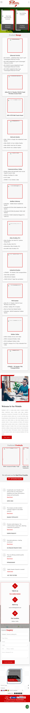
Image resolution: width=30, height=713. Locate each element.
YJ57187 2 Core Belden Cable (11, 179)
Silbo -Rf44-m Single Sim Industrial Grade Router (15, 140)
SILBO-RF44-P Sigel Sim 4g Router (13, 279)
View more (7, 437)
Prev (3, 459)
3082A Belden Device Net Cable (12, 336)
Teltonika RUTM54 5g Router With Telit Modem (14, 212)
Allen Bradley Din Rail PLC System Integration (13, 241)
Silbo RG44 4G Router (9, 277)
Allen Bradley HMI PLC (10, 244)
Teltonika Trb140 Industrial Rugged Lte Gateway (14, 215)
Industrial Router (15, 270)
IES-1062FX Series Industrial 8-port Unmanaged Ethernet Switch (13, 66)
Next (27, 459)
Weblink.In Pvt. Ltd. (21, 701)
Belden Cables (15, 334)
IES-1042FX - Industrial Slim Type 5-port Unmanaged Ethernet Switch (15, 58)
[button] (15, 594)
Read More (10, 497)
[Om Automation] (14, 2)
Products (3, 688)
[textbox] (15, 634)
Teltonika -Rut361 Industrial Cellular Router (14, 312)
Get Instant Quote (16, 479)
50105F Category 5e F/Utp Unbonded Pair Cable (15, 344)
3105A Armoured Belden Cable (12, 339)
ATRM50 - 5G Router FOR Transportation (15, 272)
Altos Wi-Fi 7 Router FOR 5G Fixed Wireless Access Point (13, 303)
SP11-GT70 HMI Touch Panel (15, 115)
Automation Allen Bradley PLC (12, 246)
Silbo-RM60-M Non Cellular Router (13, 143)
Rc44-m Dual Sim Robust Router (12, 309)
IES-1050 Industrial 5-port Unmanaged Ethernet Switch (14, 62)
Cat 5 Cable (7, 177)
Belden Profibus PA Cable (11, 175)
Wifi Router (15, 300)
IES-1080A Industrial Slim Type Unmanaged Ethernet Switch (12, 69)
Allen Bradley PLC (15, 238)
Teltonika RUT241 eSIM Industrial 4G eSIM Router (15, 208)
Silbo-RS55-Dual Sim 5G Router (12, 145)
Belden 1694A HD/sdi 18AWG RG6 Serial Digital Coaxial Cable (14, 172)
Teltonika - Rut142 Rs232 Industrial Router (13, 204)
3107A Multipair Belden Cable (12, 341)
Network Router (15, 137)
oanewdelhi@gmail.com (15, 607)
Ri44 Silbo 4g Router (9, 274)
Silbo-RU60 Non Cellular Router (12, 147)
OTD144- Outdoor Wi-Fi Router (12, 306)
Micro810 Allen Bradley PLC (11, 248)
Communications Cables (15, 169)
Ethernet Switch (15, 55)
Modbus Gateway (15, 201)
